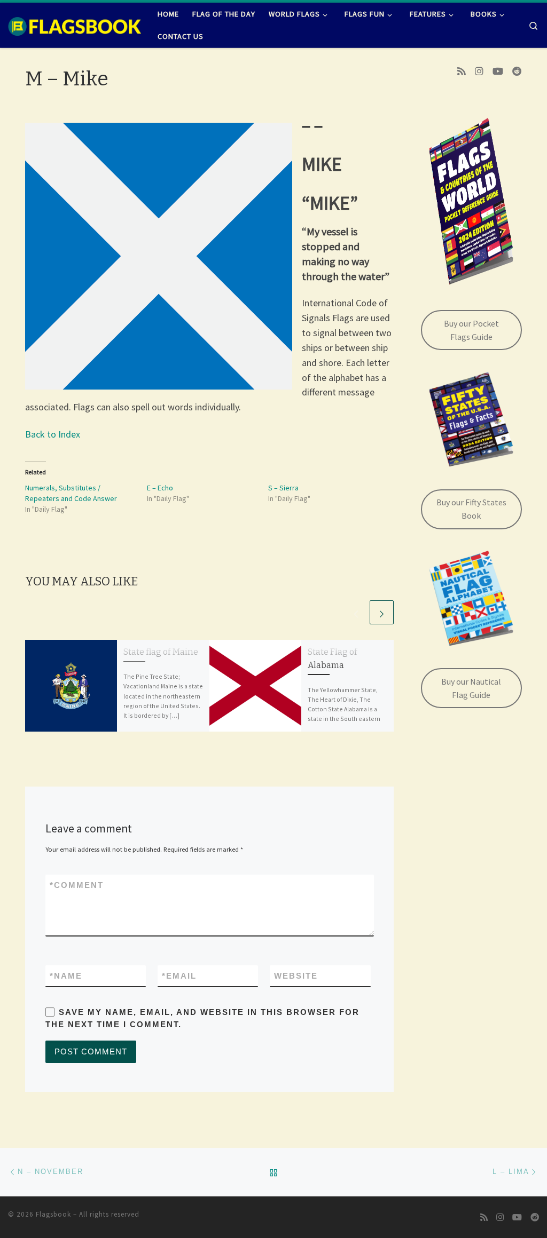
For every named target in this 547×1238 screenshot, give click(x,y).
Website (296, 975)
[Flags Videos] (498, 71)
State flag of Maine (160, 652)
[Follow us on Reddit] (517, 71)
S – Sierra (283, 488)
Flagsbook (53, 1214)
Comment (77, 885)
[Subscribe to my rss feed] (461, 71)
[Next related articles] (382, 612)
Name (66, 975)
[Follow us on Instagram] (479, 71)
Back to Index (52, 434)
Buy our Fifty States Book (471, 509)
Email (179, 975)
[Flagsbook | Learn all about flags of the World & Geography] (75, 25)
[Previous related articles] (356, 612)
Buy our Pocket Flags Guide (471, 330)
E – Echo (160, 488)
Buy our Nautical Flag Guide (471, 688)
